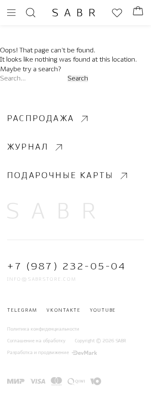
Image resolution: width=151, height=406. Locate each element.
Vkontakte (64, 310)
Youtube (103, 310)
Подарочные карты (60, 176)
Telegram (22, 310)
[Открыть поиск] (30, 12)
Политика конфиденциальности (43, 329)
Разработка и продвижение (38, 353)
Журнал (28, 147)
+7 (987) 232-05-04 (66, 266)
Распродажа (40, 119)
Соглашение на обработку (36, 341)
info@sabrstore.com (41, 279)
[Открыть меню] (11, 12)
